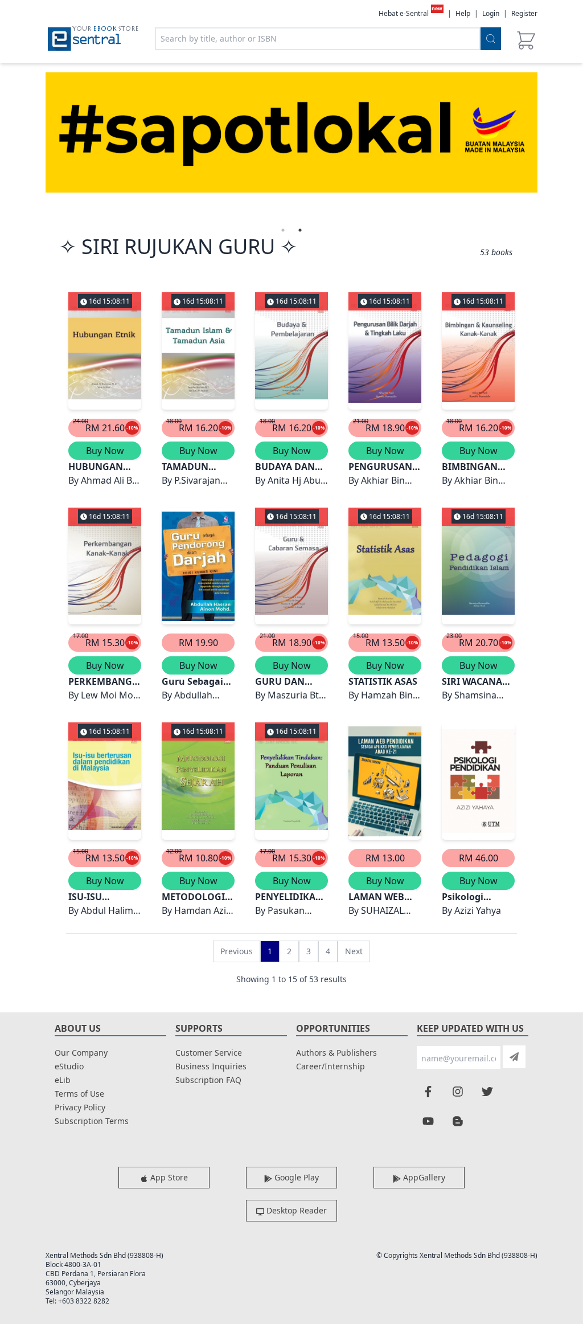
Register (524, 13)
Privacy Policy (80, 1107)
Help (462, 13)
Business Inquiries (211, 1066)
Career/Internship (330, 1066)
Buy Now (105, 450)
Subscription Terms (92, 1120)
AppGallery (423, 1177)
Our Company (81, 1052)
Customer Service (208, 1052)
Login (490, 13)
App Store (168, 1177)
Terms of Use (79, 1093)
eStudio (69, 1066)
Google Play (295, 1177)
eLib (63, 1079)
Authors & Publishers (336, 1052)
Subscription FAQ (208, 1079)
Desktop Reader (295, 1210)
